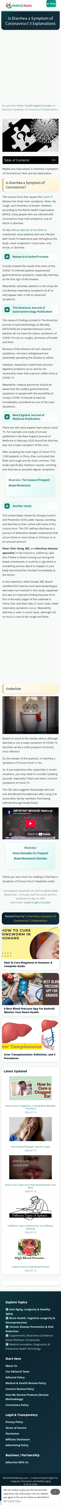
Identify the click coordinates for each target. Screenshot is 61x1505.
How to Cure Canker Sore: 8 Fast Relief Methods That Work (30, 1186)
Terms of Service (16, 1428)
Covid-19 (47, 197)
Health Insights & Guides (37, 902)
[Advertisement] (30, 63)
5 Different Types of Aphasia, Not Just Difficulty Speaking (30, 1227)
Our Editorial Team (18, 1371)
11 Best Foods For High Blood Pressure (30, 1266)
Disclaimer (12, 1433)
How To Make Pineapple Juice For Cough (30, 1146)
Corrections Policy (17, 1405)
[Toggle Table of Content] (52, 160)
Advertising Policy (17, 1445)
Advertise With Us (17, 1462)
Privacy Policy (14, 1422)
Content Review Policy (20, 1389)
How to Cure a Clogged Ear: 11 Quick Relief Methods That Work (30, 1107)
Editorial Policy (15, 1377)
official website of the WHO (27, 230)
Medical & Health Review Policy (26, 1383)
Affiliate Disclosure (18, 1439)
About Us (11, 1365)
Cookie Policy (14, 1500)
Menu (53, 3)
